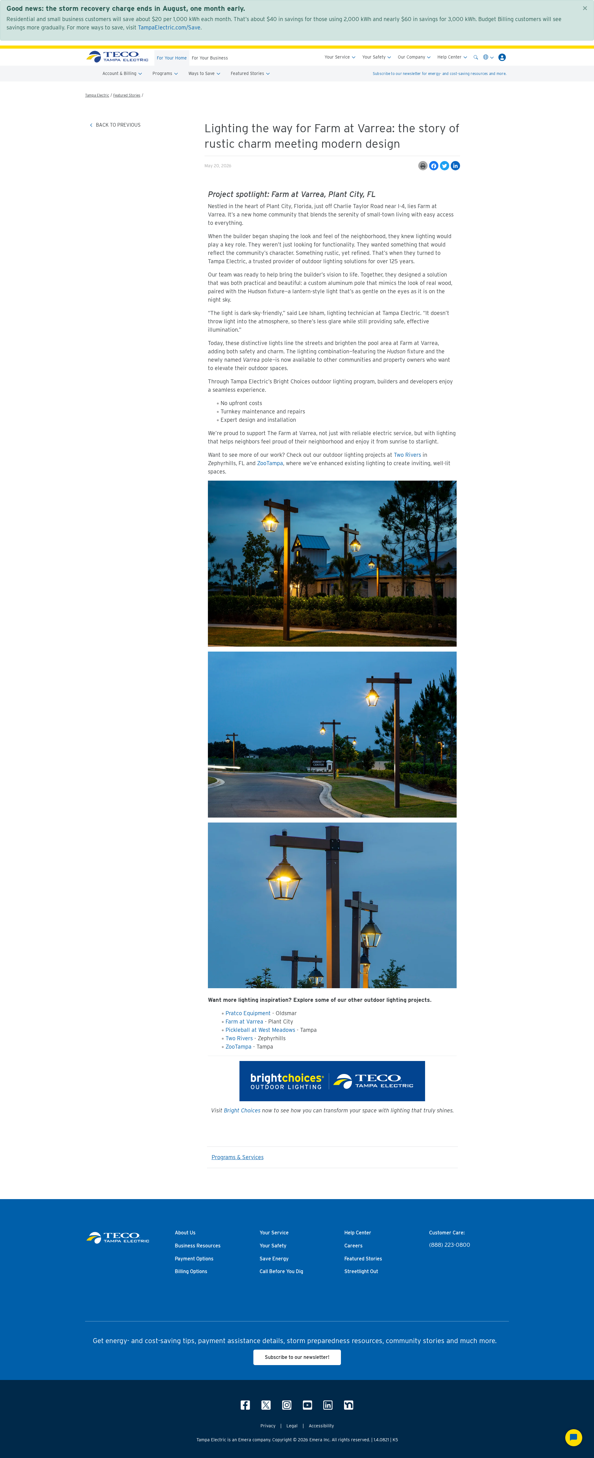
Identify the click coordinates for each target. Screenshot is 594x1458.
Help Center (450, 57)
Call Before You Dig (281, 1271)
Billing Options (191, 1271)
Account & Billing (120, 73)
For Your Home (172, 57)
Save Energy (274, 1259)
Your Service (338, 57)
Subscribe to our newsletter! (297, 1357)
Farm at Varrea (244, 1021)
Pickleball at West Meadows (260, 1030)
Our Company (412, 57)
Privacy (267, 1425)
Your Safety (374, 57)
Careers (353, 1246)
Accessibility (321, 1425)
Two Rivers (407, 455)
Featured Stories (248, 73)
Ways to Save (202, 73)
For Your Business (210, 57)
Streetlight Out (361, 1271)
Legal (292, 1425)
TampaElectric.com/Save (169, 27)
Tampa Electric (97, 95)
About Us (185, 1233)
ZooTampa (270, 463)
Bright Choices (242, 1110)
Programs (163, 73)
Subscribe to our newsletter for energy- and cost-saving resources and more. (439, 73)
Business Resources (198, 1246)
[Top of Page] (117, 57)
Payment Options (194, 1259)
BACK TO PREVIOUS (117, 125)
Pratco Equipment (248, 1013)
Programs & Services (238, 1157)
